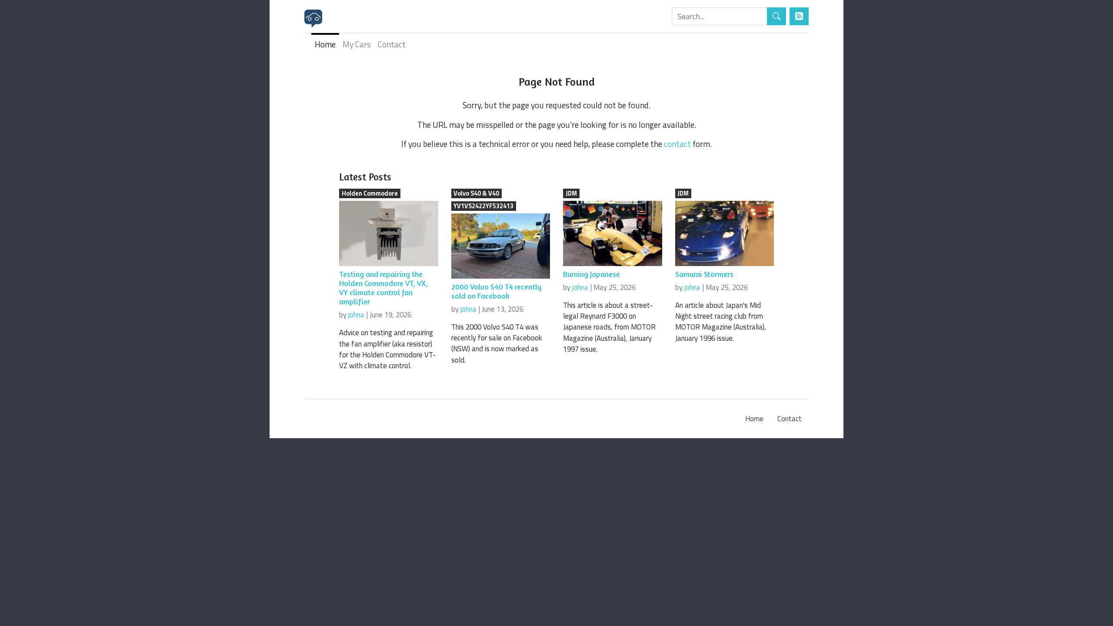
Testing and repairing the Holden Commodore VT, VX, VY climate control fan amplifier (383, 288)
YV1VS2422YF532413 (483, 206)
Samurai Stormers (704, 274)
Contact (392, 44)
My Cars (357, 44)
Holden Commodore (370, 193)
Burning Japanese (591, 274)
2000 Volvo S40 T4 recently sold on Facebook (496, 291)
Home (325, 44)
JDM (571, 193)
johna (356, 314)
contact (677, 143)
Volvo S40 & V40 (476, 193)
